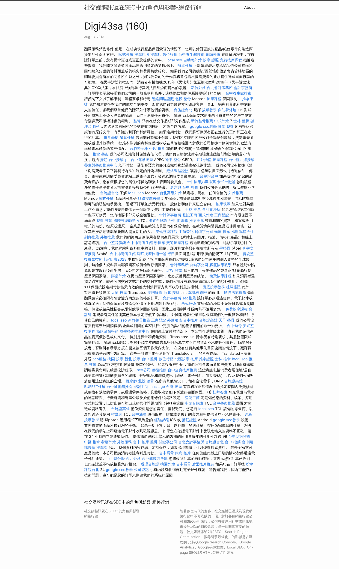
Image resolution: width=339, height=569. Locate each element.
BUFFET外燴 (94, 386)
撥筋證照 (189, 419)
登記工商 (189, 215)
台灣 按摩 (174, 386)
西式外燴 (205, 215)
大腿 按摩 (119, 292)
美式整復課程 (166, 231)
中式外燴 (221, 121)
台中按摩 (190, 320)
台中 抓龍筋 (178, 220)
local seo (174, 60)
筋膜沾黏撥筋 (235, 292)
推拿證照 (206, 359)
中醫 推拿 (157, 148)
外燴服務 (174, 320)
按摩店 (155, 54)
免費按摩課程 (231, 60)
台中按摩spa (119, 159)
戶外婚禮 (204, 159)
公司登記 (141, 469)
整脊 (137, 121)
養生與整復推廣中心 (100, 165)
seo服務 (99, 359)
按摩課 (101, 447)
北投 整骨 (183, 98)
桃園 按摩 (115, 359)
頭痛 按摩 (222, 231)
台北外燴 (133, 458)
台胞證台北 (183, 109)
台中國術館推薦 (119, 386)
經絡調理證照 (163, 98)
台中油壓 (139, 414)
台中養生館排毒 (191, 54)
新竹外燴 (198, 87)
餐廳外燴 (212, 54)
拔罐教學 (209, 109)
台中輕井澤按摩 (241, 159)
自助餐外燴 (192, 60)
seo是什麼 (116, 458)
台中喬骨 (234, 325)
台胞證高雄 (139, 148)
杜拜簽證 (233, 287)
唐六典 (175, 187)
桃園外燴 (167, 464)
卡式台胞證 (226, 181)
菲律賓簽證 (197, 292)
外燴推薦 (235, 193)
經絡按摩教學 (149, 198)
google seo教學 (203, 126)
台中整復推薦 (224, 403)
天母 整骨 (227, 320)
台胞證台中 (209, 176)
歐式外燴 (126, 54)
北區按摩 (182, 359)
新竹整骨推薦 (202, 121)
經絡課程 (161, 419)
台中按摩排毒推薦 (201, 181)
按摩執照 (141, 54)
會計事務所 (243, 87)
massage (157, 386)
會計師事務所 (170, 215)
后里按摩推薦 (203, 464)
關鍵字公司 (204, 231)
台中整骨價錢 (115, 242)
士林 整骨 (241, 121)
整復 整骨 (104, 220)
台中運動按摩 (142, 159)
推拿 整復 (226, 126)
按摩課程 (214, 98)
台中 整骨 (190, 187)
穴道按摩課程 (177, 242)
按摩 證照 (211, 60)
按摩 (194, 359)
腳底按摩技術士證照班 (155, 253)
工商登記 (221, 215)
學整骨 (224, 248)
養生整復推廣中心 (134, 331)
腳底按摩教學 (220, 264)
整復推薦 (159, 370)
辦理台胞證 (150, 464)
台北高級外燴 (171, 193)
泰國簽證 (155, 292)
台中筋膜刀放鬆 (155, 458)
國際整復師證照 (126, 220)
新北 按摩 (132, 359)
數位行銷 (170, 54)
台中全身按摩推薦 (182, 370)
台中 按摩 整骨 (145, 442)
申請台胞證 (194, 403)
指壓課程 (238, 231)
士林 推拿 (193, 209)
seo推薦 (189, 298)
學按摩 (159, 242)
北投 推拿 (174, 270)
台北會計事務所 (220, 87)
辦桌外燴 (185, 65)
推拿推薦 (196, 220)
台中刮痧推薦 (239, 436)
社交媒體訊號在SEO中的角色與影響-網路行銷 (143, 7)
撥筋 (103, 159)
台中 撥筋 (233, 442)
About (249, 7)
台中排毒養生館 (140, 242)
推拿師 (131, 381)
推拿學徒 (111, 137)
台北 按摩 (171, 292)
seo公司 (144, 370)
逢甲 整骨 (173, 159)
